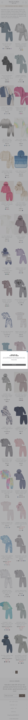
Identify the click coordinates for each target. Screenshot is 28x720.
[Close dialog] (27, 351)
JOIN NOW (14, 364)
